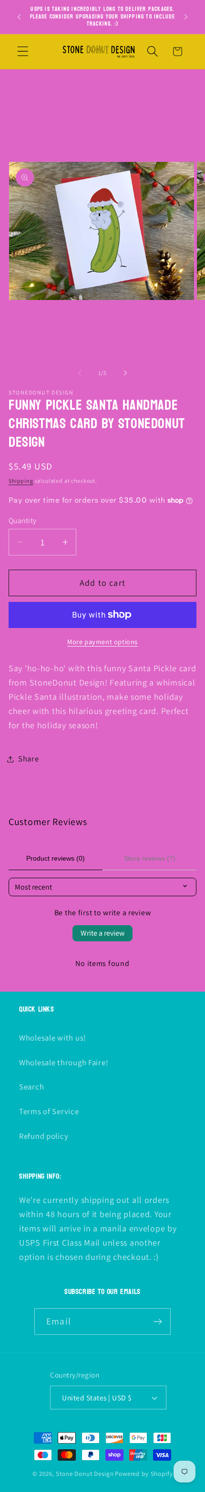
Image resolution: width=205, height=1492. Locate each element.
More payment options (102, 641)
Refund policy (43, 1136)
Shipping (21, 480)
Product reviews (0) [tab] (55, 858)
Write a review (102, 933)
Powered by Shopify (144, 1474)
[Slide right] (125, 373)
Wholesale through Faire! (63, 1062)
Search (31, 1086)
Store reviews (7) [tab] (149, 858)
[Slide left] (79, 373)
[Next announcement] (185, 16)
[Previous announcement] (19, 16)
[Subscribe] (157, 1321)
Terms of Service (49, 1111)
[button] (23, 51)
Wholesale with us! (52, 1037)
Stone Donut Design (84, 1474)
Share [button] (28, 758)
